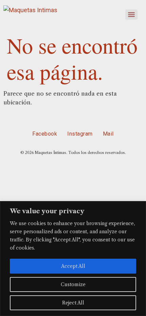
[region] (73, 258)
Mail (108, 134)
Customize (73, 284)
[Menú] (131, 14)
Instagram (80, 134)
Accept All (73, 266)
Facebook (44, 134)
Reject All (73, 303)
